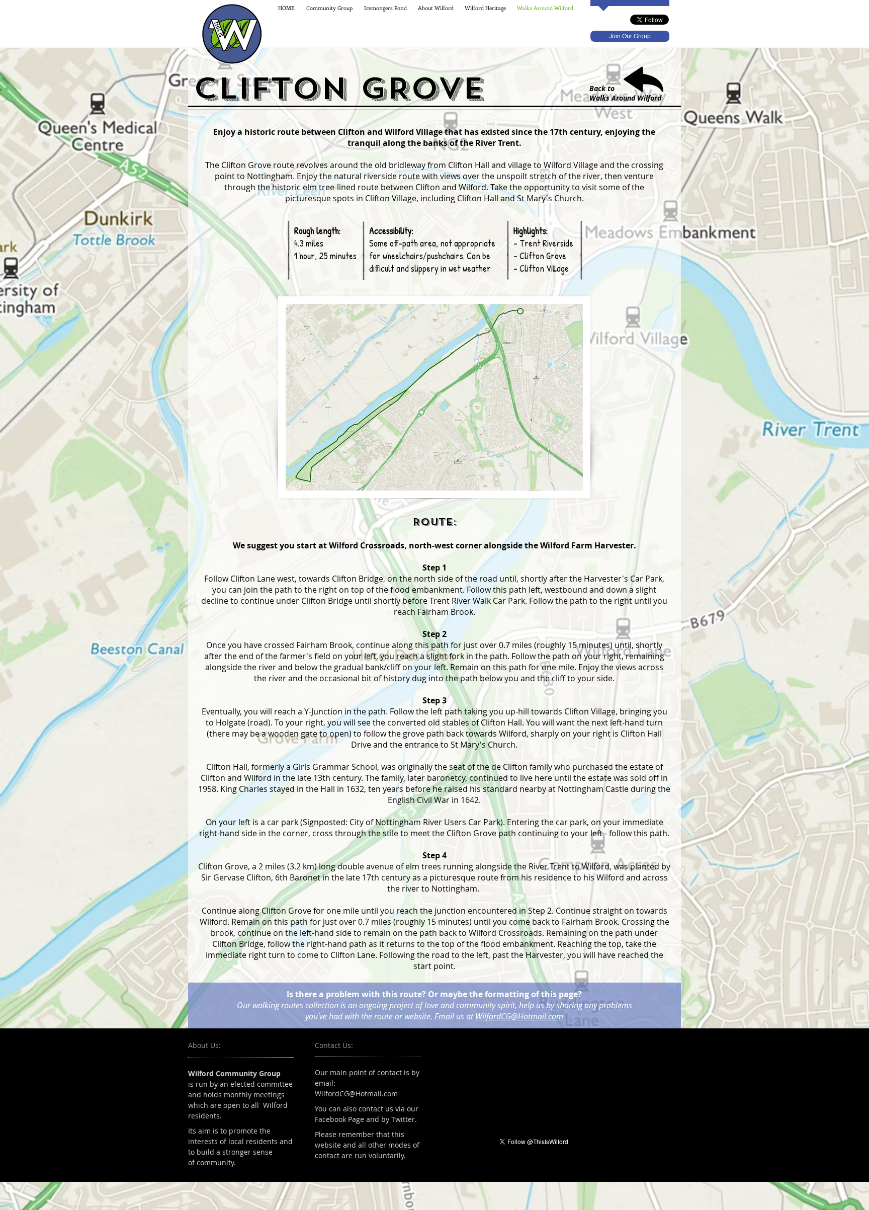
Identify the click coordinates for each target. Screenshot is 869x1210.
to (611, 88)
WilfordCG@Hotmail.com (519, 1016)
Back (597, 88)
